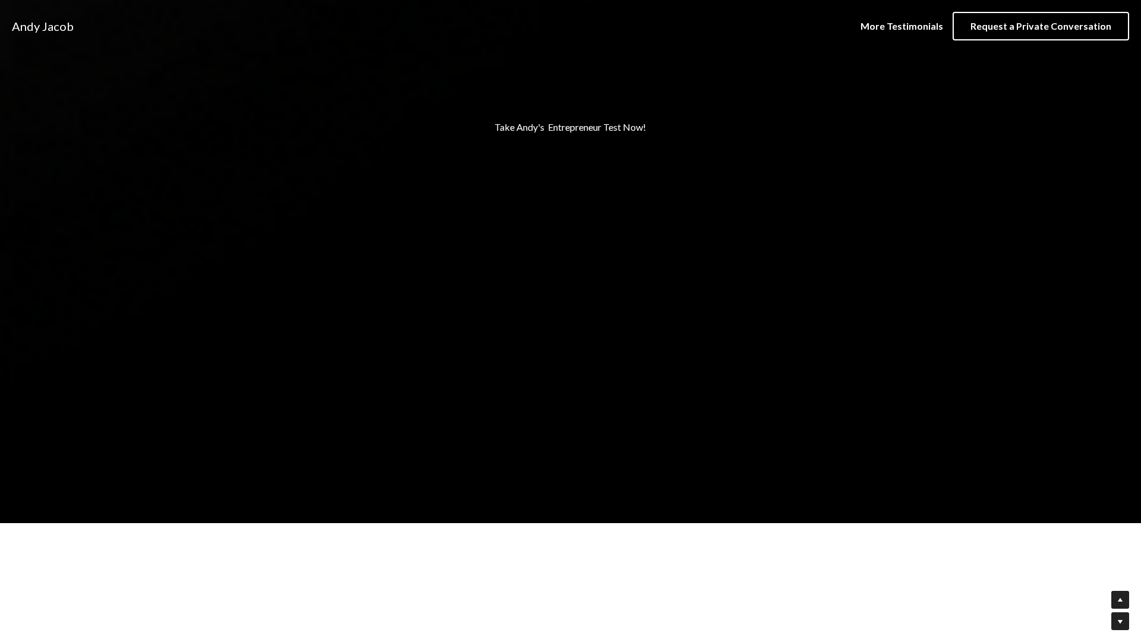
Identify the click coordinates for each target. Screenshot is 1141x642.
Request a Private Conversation (1040, 26)
